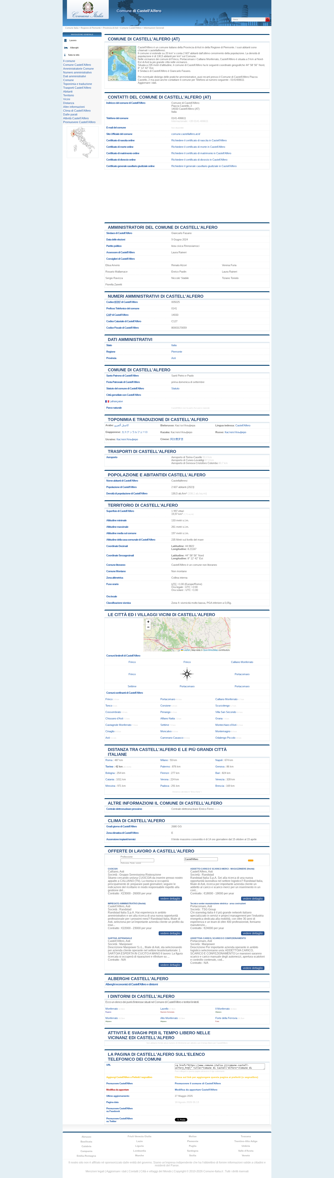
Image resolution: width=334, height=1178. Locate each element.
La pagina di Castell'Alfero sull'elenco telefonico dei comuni (156, 1057)
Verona (164, 779)
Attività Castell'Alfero (76, 118)
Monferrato (111, 1008)
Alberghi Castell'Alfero (138, 978)
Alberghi (74, 48)
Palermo (165, 766)
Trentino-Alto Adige (245, 1141)
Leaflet (186, 649)
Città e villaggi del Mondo (156, 1171)
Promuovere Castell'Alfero (79, 122)
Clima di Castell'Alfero (136, 820)
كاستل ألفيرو (121, 425)
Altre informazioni (74, 106)
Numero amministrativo (77, 72)
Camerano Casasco (171, 737)
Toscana (246, 1136)
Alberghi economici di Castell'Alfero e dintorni (131, 984)
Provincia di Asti (110, 28)
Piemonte (176, 351)
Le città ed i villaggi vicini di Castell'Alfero (161, 614)
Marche (139, 1155)
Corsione (165, 705)
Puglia (192, 1145)
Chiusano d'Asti (114, 718)
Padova (164, 785)
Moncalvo (166, 731)
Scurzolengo (222, 705)
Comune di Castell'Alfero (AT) (144, 39)
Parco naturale (114, 407)
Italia (174, 345)
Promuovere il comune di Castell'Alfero (198, 1083)
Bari (217, 772)
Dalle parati (70, 114)
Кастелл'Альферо (235, 432)
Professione (127, 856)
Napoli (218, 760)
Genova (219, 766)
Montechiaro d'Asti (225, 724)
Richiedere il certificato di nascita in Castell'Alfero (199, 140)
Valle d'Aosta (245, 1150)
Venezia (219, 779)
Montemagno (222, 731)
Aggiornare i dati (147, 82)
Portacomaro (187, 59)
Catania (109, 779)
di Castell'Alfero (139, 11)
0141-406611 (178, 118)
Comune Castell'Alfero (130, 28)
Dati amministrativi (130, 339)
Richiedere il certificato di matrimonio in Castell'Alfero (201, 153)
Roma (108, 760)
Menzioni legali (95, 1171)
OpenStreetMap (210, 649)
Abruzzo (86, 1136)
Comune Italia (71, 28)
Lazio (139, 1141)
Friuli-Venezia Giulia (139, 1136)
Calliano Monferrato (208, 59)
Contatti (133, 1171)
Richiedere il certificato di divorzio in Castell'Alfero (199, 159)
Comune (68, 80)
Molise (193, 1136)
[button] (148, 622)
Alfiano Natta (167, 718)
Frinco (174, 59)
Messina (110, 785)
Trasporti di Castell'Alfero (142, 451)
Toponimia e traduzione (77, 83)
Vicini (66, 99)
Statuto (175, 388)
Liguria (139, 1145)
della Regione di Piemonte (219, 47)
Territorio (68, 95)
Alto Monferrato (169, 1018)
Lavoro (72, 40)
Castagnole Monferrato (118, 724)
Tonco (108, 705)
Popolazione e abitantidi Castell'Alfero (157, 475)
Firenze (164, 772)
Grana (218, 718)
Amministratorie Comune (78, 68)
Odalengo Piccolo (225, 737)
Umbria (246, 1145)
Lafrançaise (116, 401)
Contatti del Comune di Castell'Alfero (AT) (159, 97)
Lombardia (139, 1150)
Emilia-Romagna (86, 1155)
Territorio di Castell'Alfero (143, 505)
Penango (165, 712)
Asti (147, 62)
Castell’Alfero (242, 425)
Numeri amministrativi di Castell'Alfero (156, 296)
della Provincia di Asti (189, 47)
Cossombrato (113, 712)
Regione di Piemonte (91, 28)
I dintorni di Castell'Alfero (141, 996)
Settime (132, 686)
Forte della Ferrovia (226, 1018)
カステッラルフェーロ (135, 432)
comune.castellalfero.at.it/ (185, 133)
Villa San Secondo (225, 712)
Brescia (219, 785)
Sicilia (192, 1155)
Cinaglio (109, 731)
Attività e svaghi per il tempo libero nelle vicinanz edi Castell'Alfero (159, 1035)
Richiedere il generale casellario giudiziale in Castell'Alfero (204, 166)
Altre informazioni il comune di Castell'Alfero (165, 803)
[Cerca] (267, 19)
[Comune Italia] (88, 17)
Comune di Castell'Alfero (139, 369)
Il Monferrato (222, 1008)
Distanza (68, 103)
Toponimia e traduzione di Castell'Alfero (158, 419)
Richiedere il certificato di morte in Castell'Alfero (198, 146)
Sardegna (192, 1150)
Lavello (164, 1008)
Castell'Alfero (145, 47)
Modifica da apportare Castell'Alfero (196, 1089)
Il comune (69, 61)
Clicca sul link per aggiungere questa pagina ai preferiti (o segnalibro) (216, 1077)
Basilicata (86, 1141)
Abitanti (68, 91)
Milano (164, 760)
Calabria (86, 1146)
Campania (86, 1151)
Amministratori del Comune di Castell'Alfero (163, 227)
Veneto (246, 1155)
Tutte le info (73, 55)
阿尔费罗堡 (176, 439)
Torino (109, 766)
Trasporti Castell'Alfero (77, 87)
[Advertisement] (187, 194)
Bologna (110, 772)
